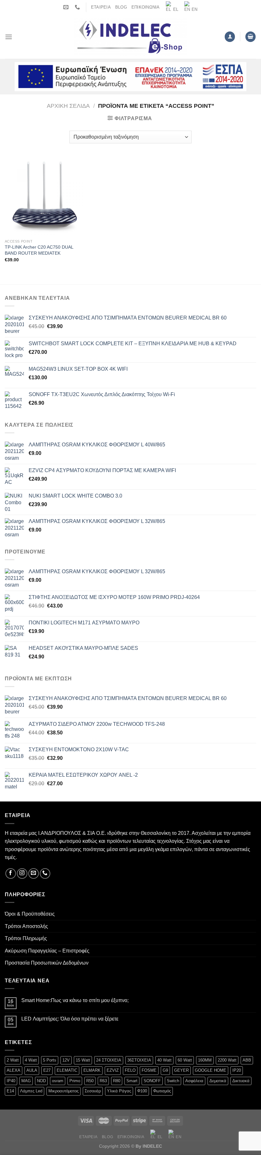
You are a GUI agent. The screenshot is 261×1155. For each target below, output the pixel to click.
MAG (26, 1080)
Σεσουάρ (93, 1091)
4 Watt (31, 1060)
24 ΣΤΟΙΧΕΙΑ (108, 1060)
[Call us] (45, 873)
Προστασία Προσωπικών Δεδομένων (46, 963)
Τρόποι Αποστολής (26, 926)
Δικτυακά (241, 1080)
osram (57, 1080)
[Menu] (8, 37)
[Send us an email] (33, 873)
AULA (31, 1070)
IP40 (11, 1080)
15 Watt (83, 1060)
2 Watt (13, 1060)
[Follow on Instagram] (22, 873)
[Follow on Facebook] (10, 873)
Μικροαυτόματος (63, 1091)
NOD (41, 1080)
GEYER (181, 1070)
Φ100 (142, 1091)
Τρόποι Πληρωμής (26, 938)
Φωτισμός (162, 1091)
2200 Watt (227, 1060)
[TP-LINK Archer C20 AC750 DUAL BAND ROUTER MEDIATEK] (44, 196)
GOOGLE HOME (210, 1070)
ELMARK (92, 1070)
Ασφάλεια (194, 1080)
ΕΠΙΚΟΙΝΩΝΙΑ (145, 7)
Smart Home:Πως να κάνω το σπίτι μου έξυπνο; (75, 1000)
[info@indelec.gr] (66, 7)
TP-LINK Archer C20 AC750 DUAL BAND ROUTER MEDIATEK (39, 250)
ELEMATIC (67, 1070)
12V (66, 1060)
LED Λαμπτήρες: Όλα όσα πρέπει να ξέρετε (69, 1018)
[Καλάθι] (250, 36)
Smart (132, 1080)
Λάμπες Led (31, 1091)
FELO (130, 1070)
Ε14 (10, 1091)
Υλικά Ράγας (119, 1091)
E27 (47, 1070)
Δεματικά (217, 1080)
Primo (74, 1080)
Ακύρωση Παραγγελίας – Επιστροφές (47, 950)
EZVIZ (113, 1070)
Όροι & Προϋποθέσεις (30, 914)
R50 (90, 1080)
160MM (205, 1060)
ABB (247, 1060)
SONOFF (152, 1080)
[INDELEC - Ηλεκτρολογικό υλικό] (130, 37)
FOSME (149, 1070)
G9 (165, 1070)
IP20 (236, 1070)
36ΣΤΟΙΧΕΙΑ (139, 1060)
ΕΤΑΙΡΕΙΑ (101, 7)
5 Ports (49, 1060)
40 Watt (164, 1060)
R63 (103, 1080)
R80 (116, 1080)
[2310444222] (78, 7)
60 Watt (185, 1060)
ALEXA (13, 1070)
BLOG (121, 7)
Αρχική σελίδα (68, 105)
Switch (173, 1080)
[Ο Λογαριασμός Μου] (230, 36)
